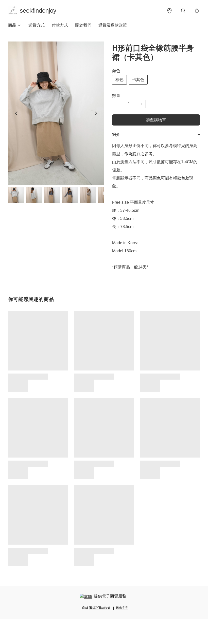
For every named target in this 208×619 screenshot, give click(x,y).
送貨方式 (36, 25)
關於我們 (83, 25)
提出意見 (122, 608)
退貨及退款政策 (112, 25)
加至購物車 (156, 120)
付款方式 (60, 25)
